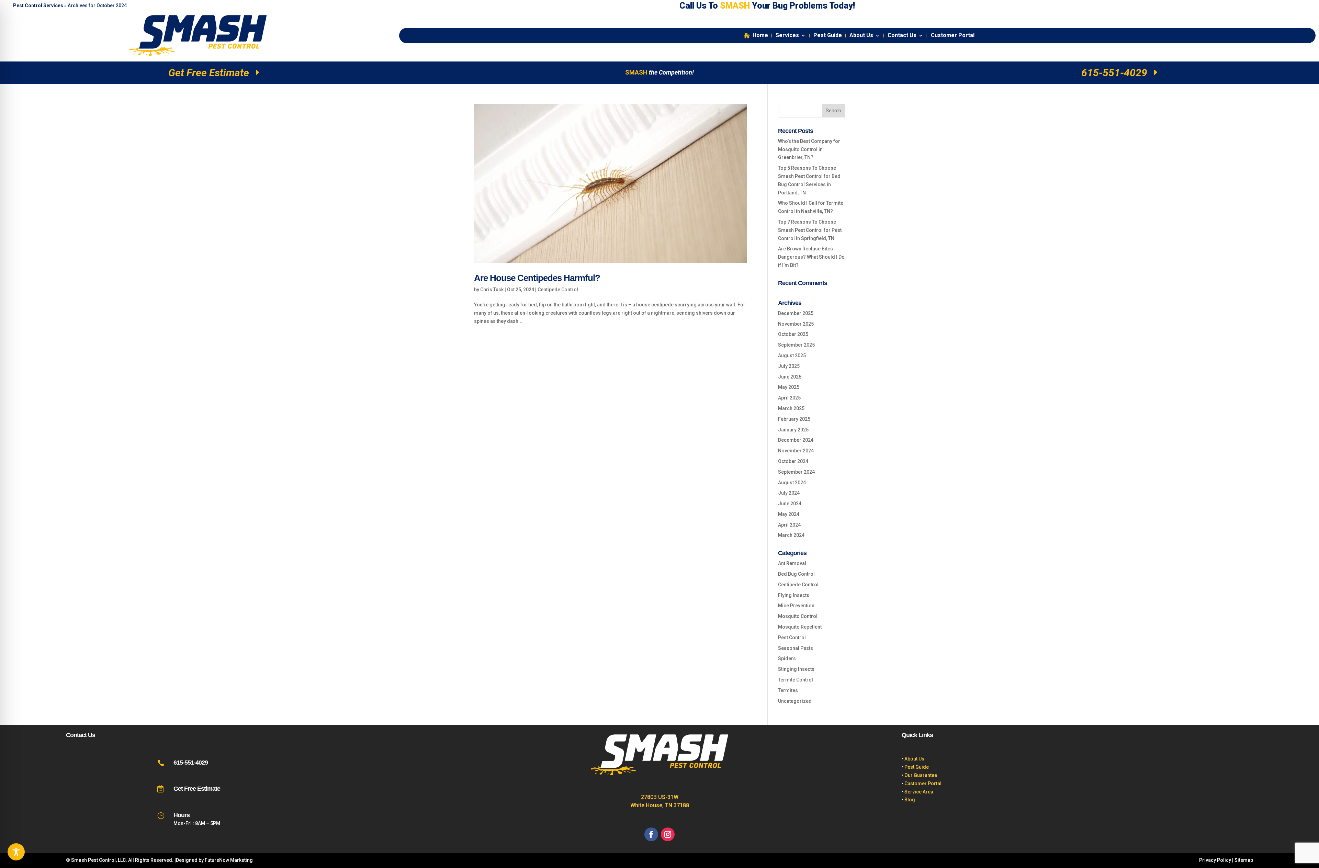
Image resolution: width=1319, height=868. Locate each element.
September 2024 (796, 472)
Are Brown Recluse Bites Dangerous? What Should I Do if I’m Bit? (811, 257)
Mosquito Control (798, 616)
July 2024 (789, 493)
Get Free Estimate (208, 73)
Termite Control (795, 680)
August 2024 (792, 482)
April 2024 (789, 525)
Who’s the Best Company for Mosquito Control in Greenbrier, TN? (809, 149)
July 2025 (789, 366)
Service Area (918, 791)
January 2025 (793, 429)
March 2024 (791, 535)
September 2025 (796, 345)
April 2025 (789, 398)
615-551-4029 (1114, 73)
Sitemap (1244, 860)
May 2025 (788, 387)
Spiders (787, 658)
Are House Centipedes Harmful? (537, 278)
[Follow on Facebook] (651, 834)
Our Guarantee (920, 775)
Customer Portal (952, 35)
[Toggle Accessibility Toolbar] (16, 852)
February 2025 (794, 419)
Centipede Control (558, 289)
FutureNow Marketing (229, 860)
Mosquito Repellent (800, 627)
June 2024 (789, 503)
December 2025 (795, 313)
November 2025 (796, 324)
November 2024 (796, 450)
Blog (909, 799)
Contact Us (902, 35)
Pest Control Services (38, 5)
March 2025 (791, 408)
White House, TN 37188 (659, 805)
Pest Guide (827, 35)
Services (787, 35)
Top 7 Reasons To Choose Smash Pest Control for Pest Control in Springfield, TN (810, 230)
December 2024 (795, 440)
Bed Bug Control (796, 574)
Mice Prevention (796, 605)
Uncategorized (795, 701)
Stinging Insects (796, 669)
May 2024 (788, 514)
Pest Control (792, 637)
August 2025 (792, 355)
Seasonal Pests (795, 648)
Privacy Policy (1215, 860)
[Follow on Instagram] (668, 834)
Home (760, 35)
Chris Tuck (492, 289)
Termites (788, 690)
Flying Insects (793, 595)
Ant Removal (792, 563)
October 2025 (793, 334)
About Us (861, 35)
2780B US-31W (659, 797)
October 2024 (793, 461)
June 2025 (789, 377)
